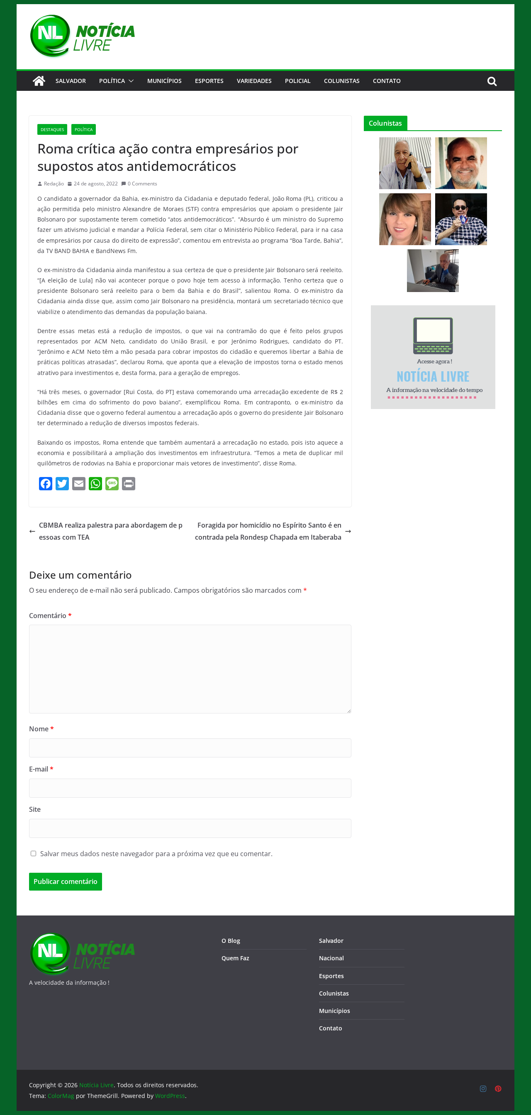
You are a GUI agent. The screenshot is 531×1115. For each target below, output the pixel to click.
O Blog (231, 941)
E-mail (41, 769)
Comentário (50, 615)
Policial (298, 81)
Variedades (254, 81)
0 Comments (142, 183)
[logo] (82, 937)
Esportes (209, 81)
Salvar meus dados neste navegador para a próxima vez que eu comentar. (156, 853)
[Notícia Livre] (39, 81)
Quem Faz (235, 958)
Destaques (52, 129)
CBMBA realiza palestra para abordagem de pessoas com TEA (111, 531)
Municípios (164, 81)
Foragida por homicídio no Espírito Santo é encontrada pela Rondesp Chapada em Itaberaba (268, 531)
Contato (330, 1028)
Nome (41, 728)
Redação (54, 183)
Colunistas (342, 81)
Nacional (331, 958)
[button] (129, 81)
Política (112, 81)
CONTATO (387, 81)
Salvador (71, 81)
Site (35, 809)
